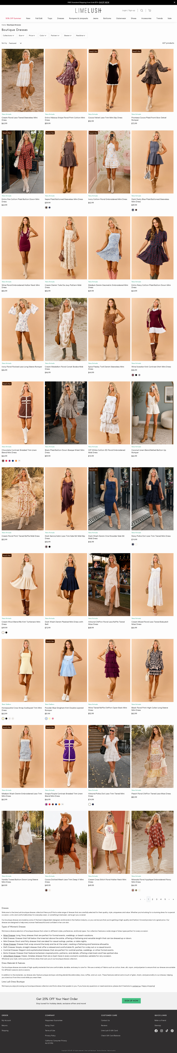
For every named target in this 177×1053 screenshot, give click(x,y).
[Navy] (12, 460)
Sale (169, 18)
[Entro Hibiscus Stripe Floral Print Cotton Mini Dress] (66, 80)
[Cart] (150, 10)
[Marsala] (132, 890)
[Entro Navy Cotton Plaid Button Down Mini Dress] (152, 247)
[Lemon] (49, 718)
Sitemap (158, 1025)
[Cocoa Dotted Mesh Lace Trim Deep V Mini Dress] (66, 842)
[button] (22, 109)
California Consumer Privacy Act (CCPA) (56, 1042)
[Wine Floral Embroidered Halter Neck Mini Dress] (23, 247)
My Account (6, 1020)
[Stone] (139, 375)
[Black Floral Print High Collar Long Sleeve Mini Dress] (152, 670)
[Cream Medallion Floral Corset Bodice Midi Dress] (66, 329)
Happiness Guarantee (53, 1020)
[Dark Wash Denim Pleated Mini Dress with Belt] (66, 584)
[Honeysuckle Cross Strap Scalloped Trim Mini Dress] (23, 670)
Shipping (5, 1030)
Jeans (95, 18)
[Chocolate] (3, 460)
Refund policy (111, 1050)
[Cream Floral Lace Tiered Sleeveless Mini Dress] (23, 80)
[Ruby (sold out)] (52, 718)
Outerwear (121, 18)
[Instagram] (162, 1030)
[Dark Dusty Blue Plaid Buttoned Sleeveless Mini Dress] (152, 161)
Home (4, 25)
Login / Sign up (128, 10)
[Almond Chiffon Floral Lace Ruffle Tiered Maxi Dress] (109, 584)
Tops (50, 18)
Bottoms (107, 18)
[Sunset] (16, 460)
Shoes (133, 18)
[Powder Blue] (46, 718)
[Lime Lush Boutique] (88, 10)
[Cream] (3, 632)
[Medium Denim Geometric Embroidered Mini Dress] (109, 247)
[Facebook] (157, 1030)
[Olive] (136, 890)
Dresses (60, 18)
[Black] (136, 375)
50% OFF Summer (13, 18)
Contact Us (105, 1020)
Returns (4, 1025)
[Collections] (13, 36)
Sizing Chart (49, 1025)
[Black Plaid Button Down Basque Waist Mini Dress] (66, 412)
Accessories (146, 18)
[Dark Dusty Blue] (49, 207)
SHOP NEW (104, 2)
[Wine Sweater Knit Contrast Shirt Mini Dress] (152, 329)
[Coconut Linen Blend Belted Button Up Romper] (152, 412)
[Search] (142, 10)
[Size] (23, 36)
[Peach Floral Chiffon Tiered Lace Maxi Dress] (152, 756)
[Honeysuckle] (3, 718)
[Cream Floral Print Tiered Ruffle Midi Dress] (23, 498)
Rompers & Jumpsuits (78, 18)
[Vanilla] (139, 890)
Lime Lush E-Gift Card (109, 1030)
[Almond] (136, 544)
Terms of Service (101, 1050)
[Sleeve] (70, 36)
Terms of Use (50, 1030)
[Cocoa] (46, 890)
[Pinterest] (173, 1030)
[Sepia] (46, 207)
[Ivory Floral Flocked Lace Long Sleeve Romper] (23, 329)
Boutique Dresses (14, 25)
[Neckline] (84, 36)
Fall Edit (39, 18)
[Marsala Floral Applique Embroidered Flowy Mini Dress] (152, 842)
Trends (159, 18)
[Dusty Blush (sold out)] (9, 718)
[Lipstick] (6, 460)
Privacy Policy (50, 1035)
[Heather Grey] (12, 718)
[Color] (45, 36)
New (28, 18)
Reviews (104, 1025)
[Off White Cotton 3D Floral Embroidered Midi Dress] (109, 412)
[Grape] (9, 460)
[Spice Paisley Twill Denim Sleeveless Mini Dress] (109, 329)
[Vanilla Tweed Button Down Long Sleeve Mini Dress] (23, 842)
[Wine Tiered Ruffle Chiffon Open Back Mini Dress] (109, 670)
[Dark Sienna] (46, 546)
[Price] (34, 36)
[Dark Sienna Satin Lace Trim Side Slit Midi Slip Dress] (66, 498)
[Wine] (132, 375)
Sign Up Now (131, 1000)
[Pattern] (58, 36)
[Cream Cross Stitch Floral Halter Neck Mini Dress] (109, 842)
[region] (88, 2)
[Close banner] (174, 2)
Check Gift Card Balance (110, 1035)
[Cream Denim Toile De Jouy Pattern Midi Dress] (66, 247)
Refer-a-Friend (160, 1020)
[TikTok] (168, 1030)
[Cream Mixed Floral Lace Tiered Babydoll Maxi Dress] (152, 584)
